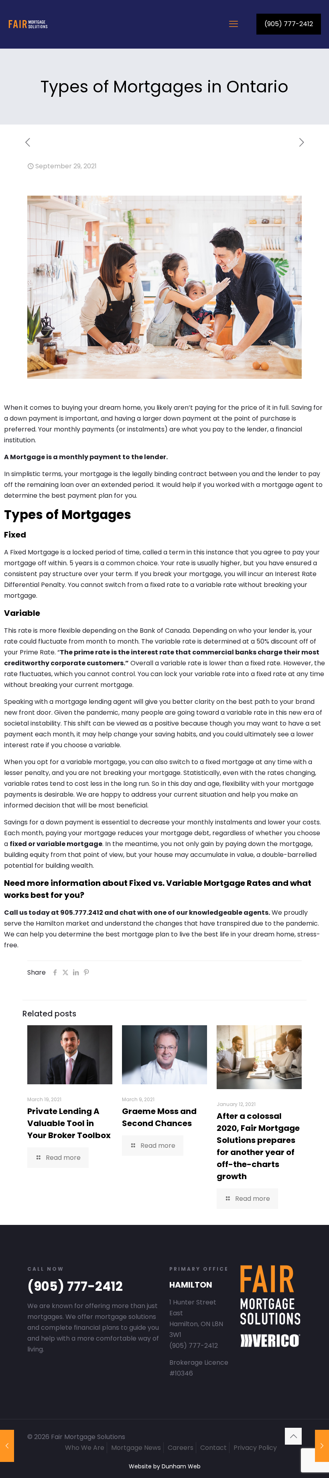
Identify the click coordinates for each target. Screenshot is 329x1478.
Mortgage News (136, 1447)
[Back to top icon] (293, 1436)
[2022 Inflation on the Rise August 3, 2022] (322, 1446)
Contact (213, 1447)
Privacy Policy (255, 1447)
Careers (180, 1447)
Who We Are (84, 1447)
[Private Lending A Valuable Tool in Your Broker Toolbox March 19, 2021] (7, 1446)
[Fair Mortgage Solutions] (28, 24)
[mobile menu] (233, 24)
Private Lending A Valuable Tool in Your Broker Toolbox (69, 1123)
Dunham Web (181, 1466)
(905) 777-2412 (288, 24)
